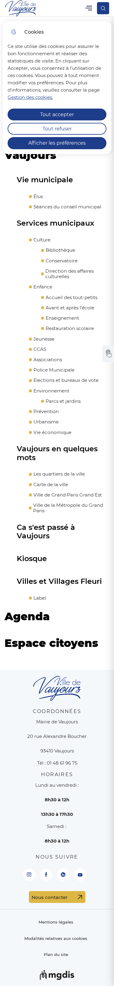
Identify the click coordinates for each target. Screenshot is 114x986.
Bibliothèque (60, 250)
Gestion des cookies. (30, 97)
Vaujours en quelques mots (57, 453)
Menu (88, 8)
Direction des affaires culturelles (69, 273)
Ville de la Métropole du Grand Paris (68, 508)
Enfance (42, 287)
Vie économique (52, 432)
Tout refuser (57, 129)
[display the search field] (103, 8)
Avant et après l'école (70, 308)
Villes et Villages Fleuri (59, 581)
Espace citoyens (51, 643)
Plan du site (56, 954)
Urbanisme (46, 422)
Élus (38, 196)
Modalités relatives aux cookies (55, 938)
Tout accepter (57, 114)
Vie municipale (45, 180)
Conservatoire (62, 261)
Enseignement (62, 318)
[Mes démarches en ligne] (108, 353)
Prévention (46, 411)
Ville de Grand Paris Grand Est (67, 495)
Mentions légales (56, 922)
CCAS (39, 349)
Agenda (27, 616)
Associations (47, 359)
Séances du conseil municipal (67, 207)
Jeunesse (43, 339)
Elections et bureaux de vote (65, 380)
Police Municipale (53, 370)
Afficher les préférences (57, 143)
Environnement (51, 391)
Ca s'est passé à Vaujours (46, 531)
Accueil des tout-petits (71, 297)
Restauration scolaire (70, 328)
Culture (41, 240)
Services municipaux (55, 223)
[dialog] (57, 87)
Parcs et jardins (63, 401)
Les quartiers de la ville (59, 474)
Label (39, 598)
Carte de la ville (50, 484)
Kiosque (32, 558)
